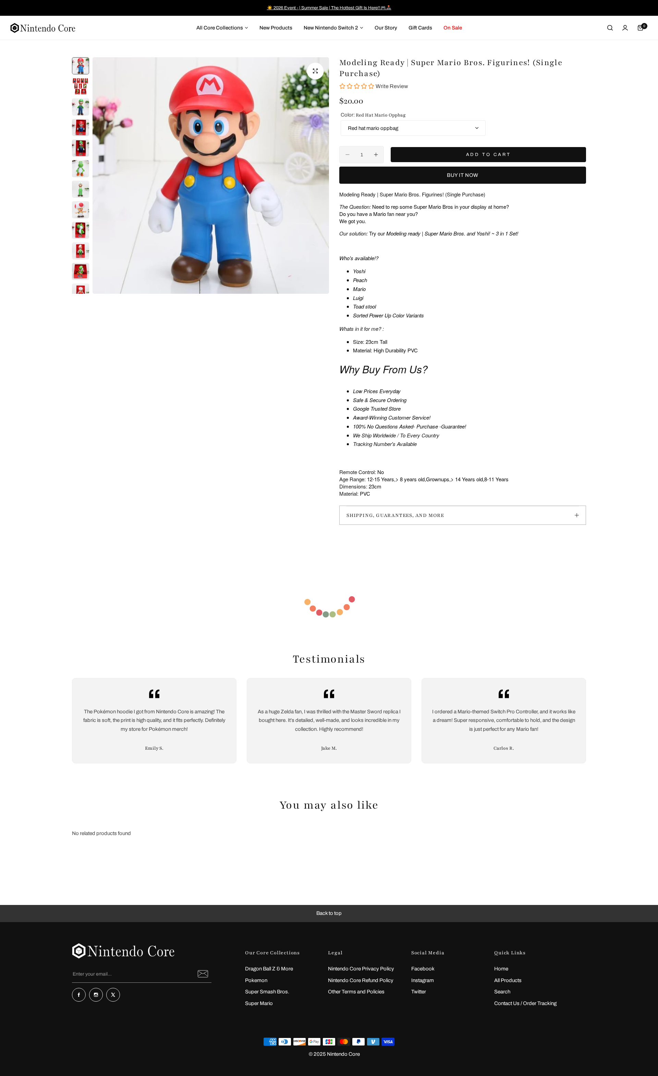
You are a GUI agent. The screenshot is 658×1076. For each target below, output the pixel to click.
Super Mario (259, 1003)
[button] (329, 913)
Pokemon (256, 980)
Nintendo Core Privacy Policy (361, 968)
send (202, 973)
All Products (508, 980)
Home (501, 968)
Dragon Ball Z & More (269, 968)
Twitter (418, 991)
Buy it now (462, 175)
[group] (211, 175)
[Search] (610, 27)
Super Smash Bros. (267, 991)
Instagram (422, 980)
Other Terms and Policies (356, 991)
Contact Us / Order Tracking (525, 1003)
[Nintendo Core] (42, 28)
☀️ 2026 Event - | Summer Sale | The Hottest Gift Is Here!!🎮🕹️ (329, 7)
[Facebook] (79, 995)
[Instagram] (96, 995)
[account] (625, 27)
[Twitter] (113, 995)
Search (502, 991)
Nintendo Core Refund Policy (360, 980)
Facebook (423, 968)
